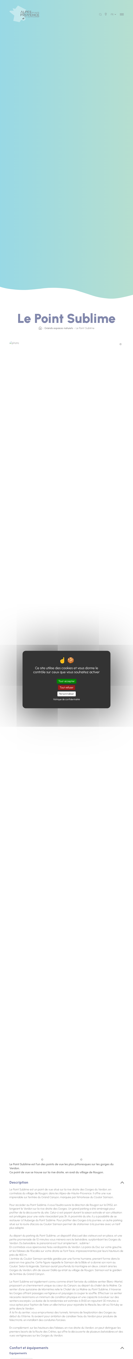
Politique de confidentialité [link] (66, 699)
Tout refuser (66, 687)
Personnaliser (66, 693)
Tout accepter (66, 681)
